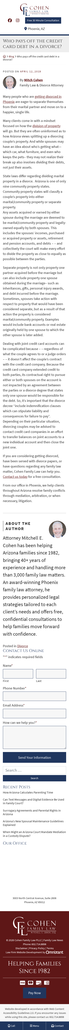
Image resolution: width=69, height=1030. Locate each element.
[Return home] (4, 56)
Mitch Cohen (33, 80)
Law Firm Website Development (24, 952)
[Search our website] (34, 770)
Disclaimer (21, 948)
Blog (11, 56)
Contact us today (15, 476)
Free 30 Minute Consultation (43, 20)
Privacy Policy (37, 948)
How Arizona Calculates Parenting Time (28, 792)
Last (38, 681)
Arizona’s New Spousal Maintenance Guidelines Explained (33, 823)
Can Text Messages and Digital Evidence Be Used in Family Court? (33, 801)
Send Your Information (34, 757)
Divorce (22, 646)
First (6, 681)
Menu (35, 1026)
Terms (50, 948)
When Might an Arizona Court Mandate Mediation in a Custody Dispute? (34, 833)
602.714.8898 (56, 1017)
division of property (46, 126)
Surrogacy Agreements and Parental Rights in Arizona (32, 812)
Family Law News (53, 940)
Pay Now (34, 993)
